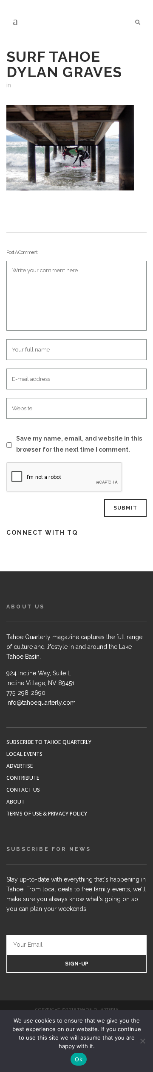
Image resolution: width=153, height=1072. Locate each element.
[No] (142, 1041)
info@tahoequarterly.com (41, 702)
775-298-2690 (25, 692)
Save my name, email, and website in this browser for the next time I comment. (79, 444)
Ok (78, 1059)
